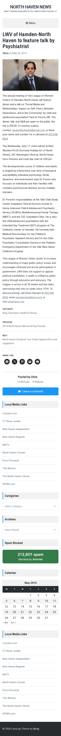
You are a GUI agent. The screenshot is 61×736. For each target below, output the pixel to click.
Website (38, 381)
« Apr (5, 622)
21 (22, 612)
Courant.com (10, 413)
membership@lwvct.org (28, 297)
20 (14, 612)
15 (30, 606)
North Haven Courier (14, 452)
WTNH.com (9, 484)
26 (6, 617)
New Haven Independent (16, 429)
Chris (6, 53)
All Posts (25, 381)
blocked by (30, 556)
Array (36, 728)
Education (13, 313)
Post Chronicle (11, 460)
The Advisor (9, 468)
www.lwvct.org (16, 301)
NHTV (6, 444)
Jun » (13, 622)
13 (14, 606)
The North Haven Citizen (16, 476)
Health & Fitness (28, 313)
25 (54, 612)
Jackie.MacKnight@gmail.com (28, 130)
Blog (5, 313)
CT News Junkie (12, 421)
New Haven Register (14, 436)
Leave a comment (32, 391)
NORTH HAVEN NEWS (30, 6)
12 (6, 606)
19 (6, 612)
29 (30, 617)
